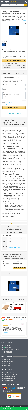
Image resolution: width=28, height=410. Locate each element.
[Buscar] (25, 5)
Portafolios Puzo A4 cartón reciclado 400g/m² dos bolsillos (17, 304)
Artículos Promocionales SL (15, 406)
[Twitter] (5, 352)
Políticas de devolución (9, 376)
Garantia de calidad (8, 361)
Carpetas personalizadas (14, 247)
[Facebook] (9, 352)
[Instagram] (11, 352)
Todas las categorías (8, 380)
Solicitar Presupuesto (13, 60)
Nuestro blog (7, 365)
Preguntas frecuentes (9, 372)
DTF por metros (7, 363)
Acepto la (13, 103)
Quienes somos (7, 359)
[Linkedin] (7, 352)
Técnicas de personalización (10, 374)
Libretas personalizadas (14, 245)
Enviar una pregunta (19, 267)
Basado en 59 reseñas (16, 397)
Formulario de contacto (9, 378)
